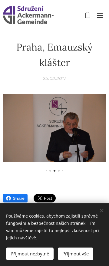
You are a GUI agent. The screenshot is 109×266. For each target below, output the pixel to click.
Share (19, 198)
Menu (100, 15)
